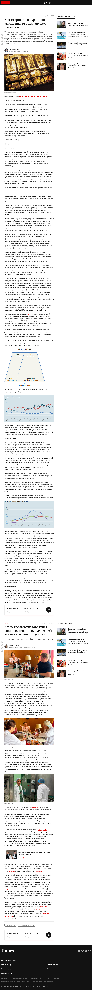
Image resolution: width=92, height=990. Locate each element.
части (30, 314)
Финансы (7, 16)
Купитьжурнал (5, 2)
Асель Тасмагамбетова (26, 925)
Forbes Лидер (8, 623)
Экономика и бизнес (8, 960)
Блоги (49, 969)
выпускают (8, 889)
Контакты (4, 978)
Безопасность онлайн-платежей (43, 982)
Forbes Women (6, 969)
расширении (42, 829)
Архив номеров (7, 973)
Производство (10, 925)
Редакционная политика (19, 978)
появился (43, 907)
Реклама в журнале (53, 978)
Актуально (5, 956)
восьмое (12, 871)
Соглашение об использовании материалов (15, 982)
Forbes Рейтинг (52, 965)
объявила (34, 807)
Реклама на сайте (36, 978)
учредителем (40, 909)
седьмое (39, 871)
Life (48, 960)
